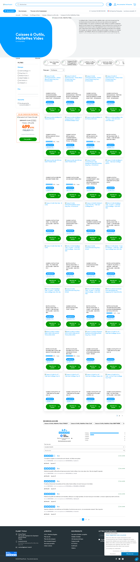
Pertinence (54, 70)
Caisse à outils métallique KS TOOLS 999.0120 (52, 136)
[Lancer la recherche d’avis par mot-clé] (124, 450)
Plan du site (47, 536)
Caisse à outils (75, 541)
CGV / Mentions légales (50, 534)
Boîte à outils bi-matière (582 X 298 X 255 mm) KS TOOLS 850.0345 (53, 350)
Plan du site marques (49, 539)
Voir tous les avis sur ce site (64, 441)
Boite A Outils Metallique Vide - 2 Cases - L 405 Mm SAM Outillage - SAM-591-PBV (113, 224)
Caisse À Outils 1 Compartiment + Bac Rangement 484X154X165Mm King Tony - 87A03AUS (92, 181)
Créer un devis (48, 546)
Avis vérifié (122, 455)
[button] (137, 559)
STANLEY (23, 83)
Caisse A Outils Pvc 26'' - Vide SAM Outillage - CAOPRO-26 (93, 393)
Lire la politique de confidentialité (113, 548)
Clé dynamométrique (77, 539)
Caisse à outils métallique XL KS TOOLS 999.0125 (91, 136)
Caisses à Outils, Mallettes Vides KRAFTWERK (107, 423)
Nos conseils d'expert (50, 541)
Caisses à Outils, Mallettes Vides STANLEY (56, 423)
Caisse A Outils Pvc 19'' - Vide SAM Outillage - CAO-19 (73, 393)
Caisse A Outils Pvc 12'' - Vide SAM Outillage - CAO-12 (53, 393)
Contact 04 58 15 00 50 (98, 11)
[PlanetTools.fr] (8, 4)
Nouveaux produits (49, 543)
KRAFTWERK (24, 78)
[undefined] (71, 438)
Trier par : (46, 70)
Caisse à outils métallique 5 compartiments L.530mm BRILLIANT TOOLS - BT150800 (71, 138)
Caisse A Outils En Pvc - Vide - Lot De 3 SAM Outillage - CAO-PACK (114, 393)
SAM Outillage (25, 71)
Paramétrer (113, 553)
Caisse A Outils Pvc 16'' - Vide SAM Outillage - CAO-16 (114, 350)
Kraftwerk (74, 546)
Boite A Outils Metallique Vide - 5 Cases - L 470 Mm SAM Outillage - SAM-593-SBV (73, 266)
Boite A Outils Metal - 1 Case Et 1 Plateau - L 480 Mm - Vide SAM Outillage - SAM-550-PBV (114, 266)
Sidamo (73, 548)
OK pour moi (129, 553)
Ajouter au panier (52, 109)
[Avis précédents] (80, 519)
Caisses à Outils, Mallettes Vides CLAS (81, 423)
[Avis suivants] (89, 519)
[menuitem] (22, 11)
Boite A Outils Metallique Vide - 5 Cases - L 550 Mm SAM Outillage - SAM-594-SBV (52, 309)
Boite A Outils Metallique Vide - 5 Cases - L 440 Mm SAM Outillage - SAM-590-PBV (93, 309)
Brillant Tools (24, 75)
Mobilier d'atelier (76, 536)
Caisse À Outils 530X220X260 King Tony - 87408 (72, 307)
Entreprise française (115, 11)
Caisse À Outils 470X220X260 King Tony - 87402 (92, 264)
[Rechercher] (18, 4)
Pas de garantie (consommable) (25, 104)
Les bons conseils (129, 11)
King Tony (24, 73)
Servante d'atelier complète (79, 534)
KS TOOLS (23, 80)
